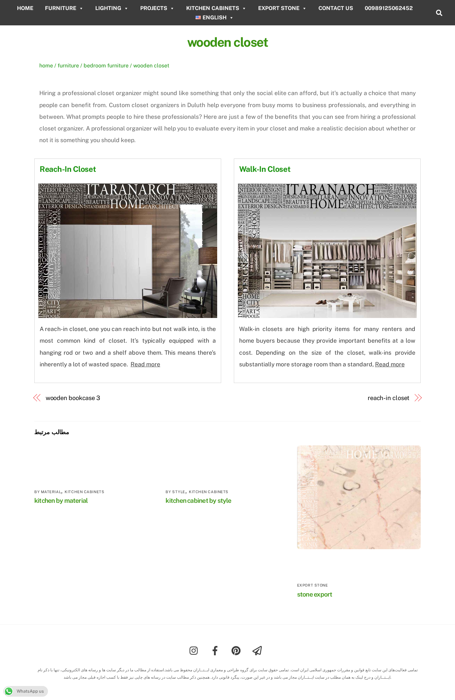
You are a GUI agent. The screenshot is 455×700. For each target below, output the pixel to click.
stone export (314, 594)
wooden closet (227, 42)
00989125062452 (389, 8)
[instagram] (195, 650)
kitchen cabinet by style (198, 500)
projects (153, 8)
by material (47, 491)
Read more (145, 364)
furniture (60, 8)
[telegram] (258, 650)
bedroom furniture (106, 65)
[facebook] (216, 650)
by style (175, 491)
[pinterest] (237, 650)
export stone (278, 8)
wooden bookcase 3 (73, 397)
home (25, 8)
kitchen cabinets (212, 8)
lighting (108, 8)
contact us (335, 8)
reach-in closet (389, 397)
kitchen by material (61, 500)
